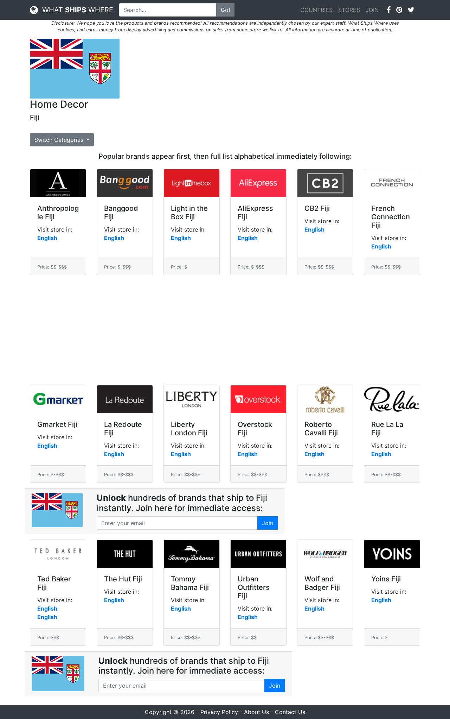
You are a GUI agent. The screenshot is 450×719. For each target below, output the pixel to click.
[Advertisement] (275, 88)
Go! (225, 9)
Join (267, 522)
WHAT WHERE (75, 10)
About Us (256, 711)
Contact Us (290, 711)
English (47, 237)
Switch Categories (59, 139)
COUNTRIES (316, 9)
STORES (349, 9)
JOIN (372, 9)
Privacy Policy (219, 711)
